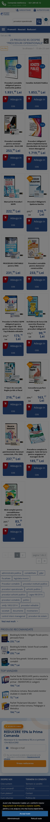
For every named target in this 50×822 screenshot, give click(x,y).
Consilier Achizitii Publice (37, 83)
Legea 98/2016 (36, 594)
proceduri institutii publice (35, 583)
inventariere (32, 610)
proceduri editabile (29, 605)
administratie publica (11, 573)
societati (5, 610)
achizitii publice (33, 589)
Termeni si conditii (34, 783)
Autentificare (41, 10)
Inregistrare (23, 10)
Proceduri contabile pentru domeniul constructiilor (36, 265)
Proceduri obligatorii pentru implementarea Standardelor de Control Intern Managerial (36, 145)
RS (10, 35)
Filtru (4, 48)
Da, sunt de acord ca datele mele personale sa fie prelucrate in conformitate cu (22, 757)
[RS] (5, 14)
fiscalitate (6, 578)
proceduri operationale (12, 589)
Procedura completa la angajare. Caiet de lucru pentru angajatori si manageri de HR (36, 453)
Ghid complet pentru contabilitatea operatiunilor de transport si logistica (13, 513)
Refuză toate (36, 818)
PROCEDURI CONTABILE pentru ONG (13, 264)
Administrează (13, 818)
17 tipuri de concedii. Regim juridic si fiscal (13, 389)
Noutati (22, 29)
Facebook (30, 788)
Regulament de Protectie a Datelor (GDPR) (21, 805)
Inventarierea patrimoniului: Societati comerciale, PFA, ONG (13, 451)
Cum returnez (7, 798)
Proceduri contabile (11, 583)
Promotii (11, 29)
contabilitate (30, 573)
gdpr (41, 573)
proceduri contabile (11, 600)
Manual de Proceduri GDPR (13, 203)
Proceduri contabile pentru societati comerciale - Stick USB (13, 143)
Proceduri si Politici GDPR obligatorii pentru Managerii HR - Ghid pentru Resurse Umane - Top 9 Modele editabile (13, 326)
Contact (29, 793)
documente (18, 610)
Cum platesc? (7, 793)
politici (26, 600)
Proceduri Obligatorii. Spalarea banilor (36, 203)
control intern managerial (13, 616)
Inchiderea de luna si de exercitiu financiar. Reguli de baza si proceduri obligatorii (37, 325)
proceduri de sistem (38, 616)
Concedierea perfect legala (37, 389)
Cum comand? (7, 788)
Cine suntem (6, 783)
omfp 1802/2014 (10, 605)
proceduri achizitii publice (13, 594)
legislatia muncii (21, 578)
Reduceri (31, 29)
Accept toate (25, 814)
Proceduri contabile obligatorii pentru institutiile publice (13, 85)
